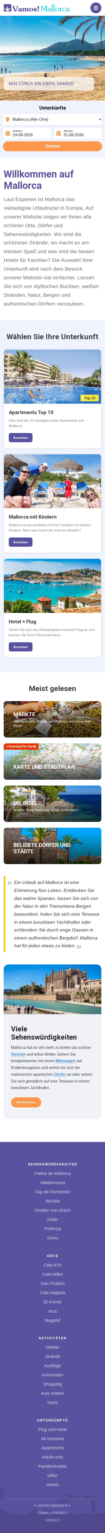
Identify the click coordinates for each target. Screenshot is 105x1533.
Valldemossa (52, 1182)
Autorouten (52, 1374)
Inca (52, 1311)
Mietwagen (65, 1061)
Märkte (52, 1347)
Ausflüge (52, 1365)
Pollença (52, 1228)
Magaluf (52, 1320)
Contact (52, 1520)
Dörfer (60, 1074)
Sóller (52, 1219)
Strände (18, 1054)
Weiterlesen (26, 1102)
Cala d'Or (52, 1265)
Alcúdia (52, 1201)
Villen (52, 1475)
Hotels (52, 1484)
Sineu (52, 1238)
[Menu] (95, 7)
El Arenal (52, 1302)
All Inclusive (52, 1438)
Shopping (52, 1384)
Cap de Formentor (52, 1191)
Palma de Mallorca (52, 1173)
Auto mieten (52, 1393)
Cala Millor (52, 1274)
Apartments (52, 1447)
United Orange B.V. (54, 1506)
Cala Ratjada (52, 1292)
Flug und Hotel (52, 1429)
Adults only (52, 1457)
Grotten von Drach (53, 1210)
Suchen (52, 146)
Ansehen (20, 438)
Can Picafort (53, 1283)
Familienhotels (52, 1466)
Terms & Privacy (52, 1513)
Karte (52, 1402)
